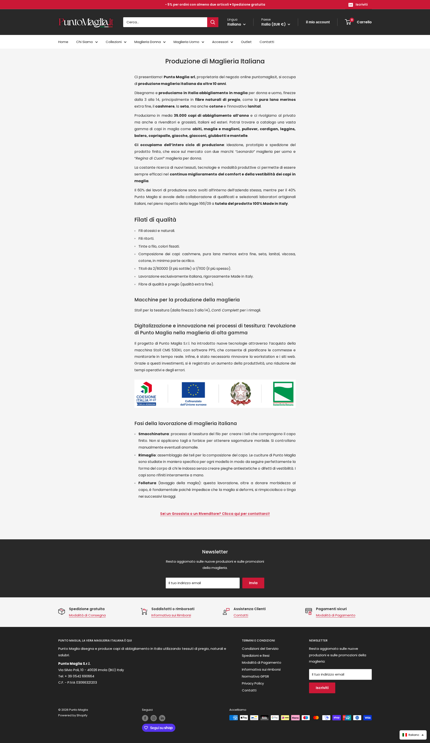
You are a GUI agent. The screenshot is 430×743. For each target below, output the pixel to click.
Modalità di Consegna (87, 615)
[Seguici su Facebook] (145, 718)
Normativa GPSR (255, 676)
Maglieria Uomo (186, 41)
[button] (413, 734)
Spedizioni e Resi (255, 655)
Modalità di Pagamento (335, 615)
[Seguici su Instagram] (153, 718)
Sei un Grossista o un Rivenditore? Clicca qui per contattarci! (215, 513)
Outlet (246, 41)
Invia (253, 583)
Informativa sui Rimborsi (171, 615)
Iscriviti (362, 4)
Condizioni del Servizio (260, 648)
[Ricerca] (212, 22)
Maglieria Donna (147, 41)
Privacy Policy (253, 683)
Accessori (220, 41)
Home (63, 41)
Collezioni (114, 41)
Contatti (267, 41)
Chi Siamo (84, 41)
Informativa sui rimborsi (261, 669)
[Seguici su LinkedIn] (162, 718)
